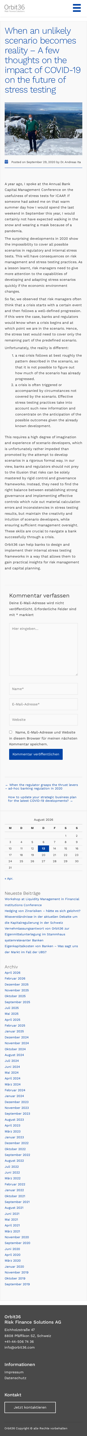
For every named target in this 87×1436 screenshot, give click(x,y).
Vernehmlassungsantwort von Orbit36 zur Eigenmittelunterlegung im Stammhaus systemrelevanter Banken (37, 934)
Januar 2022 (14, 1190)
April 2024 (13, 1078)
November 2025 (17, 990)
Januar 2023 (14, 1137)
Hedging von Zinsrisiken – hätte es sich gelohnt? (43, 911)
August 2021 (14, 1207)
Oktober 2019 (15, 1278)
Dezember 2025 (17, 984)
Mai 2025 (12, 1013)
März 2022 (13, 1178)
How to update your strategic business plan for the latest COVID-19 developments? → (42, 799)
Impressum (14, 1372)
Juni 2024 (12, 1066)
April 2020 (13, 1254)
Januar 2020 (14, 1266)
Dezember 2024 (17, 1037)
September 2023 (17, 1113)
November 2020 (17, 1237)
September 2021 (17, 1202)
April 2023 (12, 1125)
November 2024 (17, 1043)
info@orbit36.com (19, 1347)
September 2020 (17, 1243)
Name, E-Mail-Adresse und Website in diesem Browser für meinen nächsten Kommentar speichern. (43, 738)
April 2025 (12, 1019)
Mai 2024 (12, 1072)
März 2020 (13, 1260)
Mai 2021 (11, 1219)
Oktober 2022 (15, 1149)
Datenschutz (15, 1378)
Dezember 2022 (17, 1143)
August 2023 (14, 1119)
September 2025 (17, 1002)
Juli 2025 (12, 1008)
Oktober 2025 (15, 996)
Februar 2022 (15, 1184)
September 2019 (17, 1284)
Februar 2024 (15, 1090)
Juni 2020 (12, 1249)
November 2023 (17, 1108)
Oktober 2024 (15, 1049)
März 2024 (13, 1084)
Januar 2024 (14, 1096)
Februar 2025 (15, 1025)
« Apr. (9, 878)
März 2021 (12, 1231)
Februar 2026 (15, 978)
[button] (30, 1407)
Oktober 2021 (15, 1196)
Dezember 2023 (17, 1102)
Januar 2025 (14, 1031)
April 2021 (12, 1225)
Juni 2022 (12, 1172)
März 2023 (13, 1131)
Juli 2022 (12, 1166)
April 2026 (13, 972)
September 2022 (17, 1155)
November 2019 (17, 1272)
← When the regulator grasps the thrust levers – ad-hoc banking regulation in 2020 (41, 786)
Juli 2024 (12, 1060)
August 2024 (14, 1055)
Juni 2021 (12, 1213)
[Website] (43, 721)
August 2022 (14, 1160)
